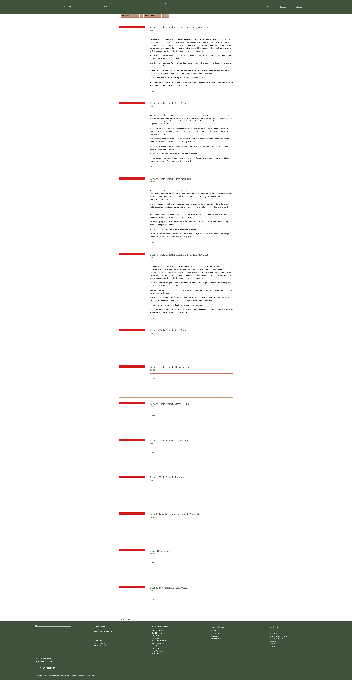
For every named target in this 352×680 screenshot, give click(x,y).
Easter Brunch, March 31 (163, 550)
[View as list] (167, 15)
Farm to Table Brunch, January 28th (169, 587)
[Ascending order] (141, 16)
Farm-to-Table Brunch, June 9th (167, 477)
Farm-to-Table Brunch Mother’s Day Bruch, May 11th (179, 254)
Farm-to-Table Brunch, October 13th (169, 403)
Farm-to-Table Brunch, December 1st (170, 366)
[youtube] (100, 635)
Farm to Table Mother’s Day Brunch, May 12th (175, 514)
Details (153, 91)
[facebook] (94, 635)
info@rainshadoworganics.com (103, 631)
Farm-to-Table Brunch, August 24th (169, 440)
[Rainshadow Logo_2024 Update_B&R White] (176, 4)
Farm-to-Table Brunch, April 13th (168, 330)
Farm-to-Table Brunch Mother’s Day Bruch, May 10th (179, 27)
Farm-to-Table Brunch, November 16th (170, 178)
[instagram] (97, 635)
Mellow (92, 675)
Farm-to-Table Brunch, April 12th (168, 103)
